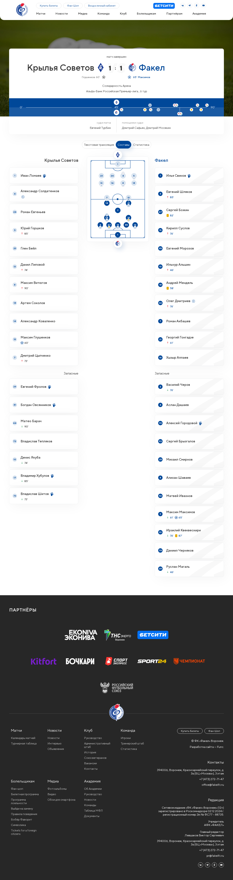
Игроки (126, 738)
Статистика (141, 144)
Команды (90, 805)
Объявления (56, 749)
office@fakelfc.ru (213, 784)
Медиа (82, 13)
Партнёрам (174, 13)
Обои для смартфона (61, 799)
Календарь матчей (23, 738)
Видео (52, 794)
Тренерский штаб (132, 743)
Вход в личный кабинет (102, 5)
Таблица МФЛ (93, 810)
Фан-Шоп (73, 5)
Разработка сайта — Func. (207, 747)
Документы (91, 816)
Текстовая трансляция (99, 144)
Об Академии (93, 788)
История (90, 752)
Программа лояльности (19, 801)
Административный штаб (97, 745)
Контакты (91, 768)
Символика (18, 825)
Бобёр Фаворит (21, 819)
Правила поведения (24, 814)
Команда (103, 13)
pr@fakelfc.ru (215, 855)
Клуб (123, 13)
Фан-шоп (17, 788)
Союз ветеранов (95, 758)
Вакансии (90, 763)
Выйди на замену (22, 808)
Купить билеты (49, 5)
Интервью (55, 743)
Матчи (40, 13)
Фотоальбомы (57, 788)
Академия (199, 13)
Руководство (93, 738)
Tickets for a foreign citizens (24, 832)
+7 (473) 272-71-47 (211, 779)
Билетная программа (25, 794)
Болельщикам (146, 13)
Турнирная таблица (24, 743)
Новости (61, 13)
